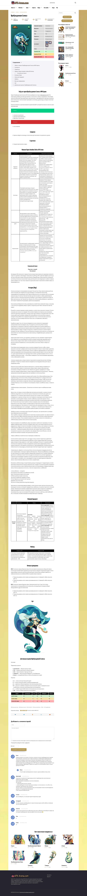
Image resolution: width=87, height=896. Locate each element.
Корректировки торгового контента (70, 35)
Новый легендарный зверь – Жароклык (70, 28)
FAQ (57, 7)
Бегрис (67, 81)
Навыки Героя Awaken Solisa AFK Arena (24, 71)
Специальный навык (21, 73)
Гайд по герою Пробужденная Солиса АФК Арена (27, 65)
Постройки (46, 7)
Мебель (16, 79)
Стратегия (17, 69)
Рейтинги (20, 7)
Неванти (64, 865)
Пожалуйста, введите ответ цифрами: (20, 742)
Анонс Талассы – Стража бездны (69, 55)
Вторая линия (23, 707)
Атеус (63, 846)
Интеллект (29, 707)
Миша (46, 846)
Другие (48, 876)
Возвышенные (15, 707)
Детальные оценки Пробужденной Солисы (25, 85)
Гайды (38, 7)
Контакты (52, 2)
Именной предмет (19, 77)
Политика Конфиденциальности (26, 892)
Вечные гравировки (20, 81)
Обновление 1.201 (69, 42)
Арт (15, 83)
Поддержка (47, 707)
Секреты (34, 7)
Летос (66, 65)
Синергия (17, 67)
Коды (53, 7)
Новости (13, 7)
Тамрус (47, 865)
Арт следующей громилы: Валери (69, 48)
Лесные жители (36, 707)
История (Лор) (18, 75)
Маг (43, 707)
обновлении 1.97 (44, 95)
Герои (27, 7)
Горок (12, 846)
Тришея (30, 865)
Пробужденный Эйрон (34, 846)
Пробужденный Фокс (70, 73)
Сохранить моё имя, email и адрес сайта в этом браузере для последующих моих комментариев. (31, 740)
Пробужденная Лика (17, 862)
